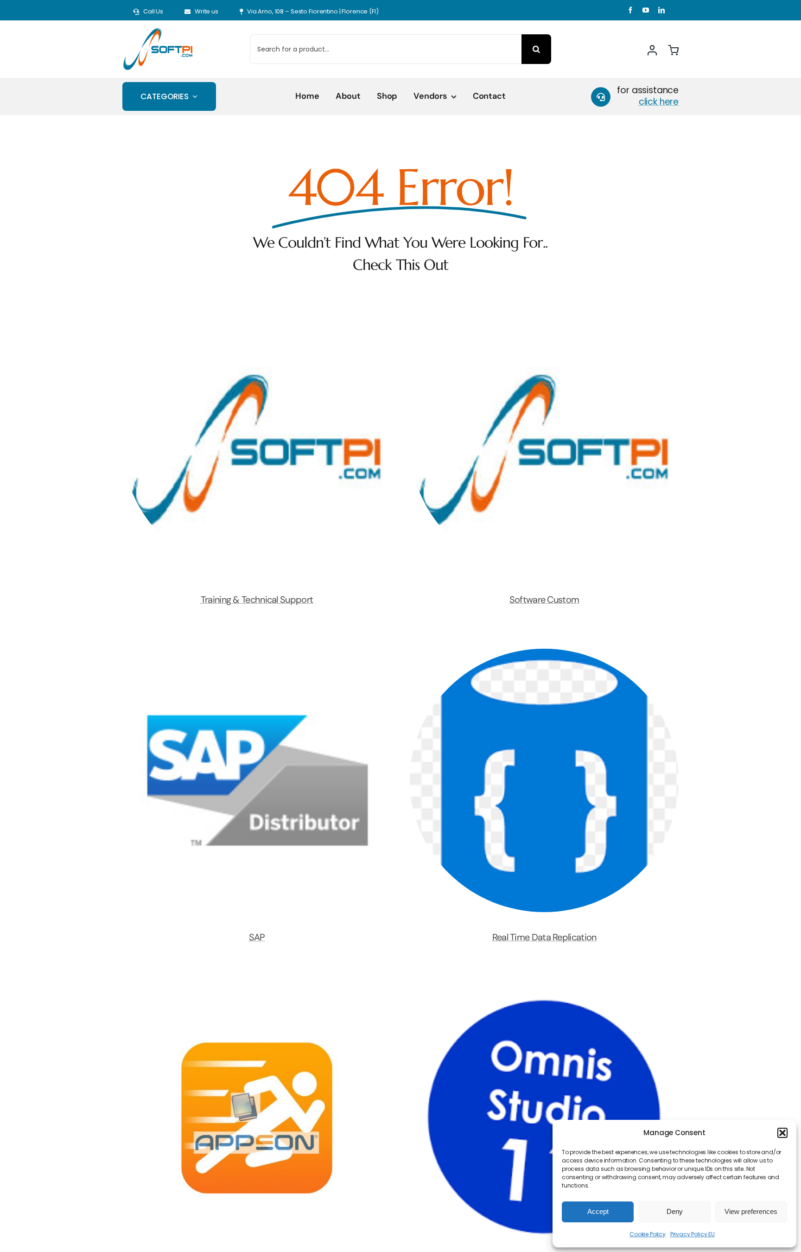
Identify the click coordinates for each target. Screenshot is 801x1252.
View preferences (751, 1211)
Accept (598, 1211)
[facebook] (630, 10)
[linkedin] (661, 10)
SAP (257, 937)
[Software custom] (544, 317)
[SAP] (256, 655)
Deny (675, 1211)
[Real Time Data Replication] (544, 655)
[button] (782, 1132)
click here (659, 102)
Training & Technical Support (257, 600)
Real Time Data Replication (544, 937)
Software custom (544, 600)
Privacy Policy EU (692, 1234)
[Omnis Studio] (544, 992)
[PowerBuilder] (256, 992)
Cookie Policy (647, 1234)
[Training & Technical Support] (256, 317)
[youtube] (645, 10)
